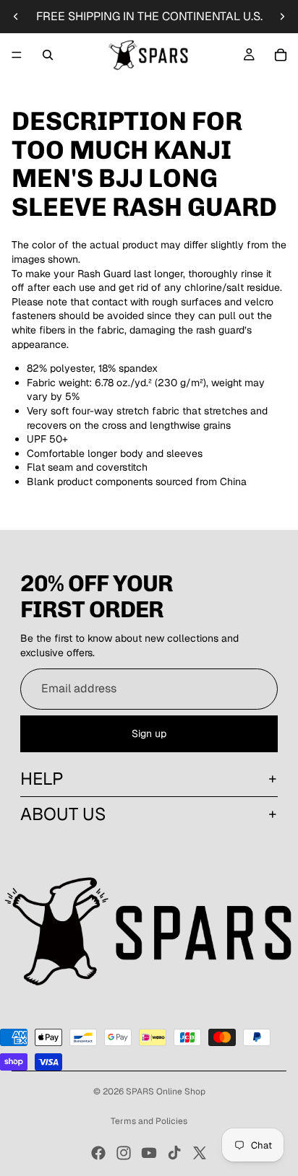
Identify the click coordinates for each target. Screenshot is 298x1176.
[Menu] (16, 54)
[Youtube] (149, 1153)
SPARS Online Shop (165, 1091)
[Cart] (281, 55)
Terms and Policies (149, 1121)
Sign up (149, 733)
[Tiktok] (174, 1153)
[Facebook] (98, 1153)
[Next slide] (282, 16)
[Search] (48, 55)
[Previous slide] (16, 16)
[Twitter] (199, 1153)
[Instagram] (123, 1153)
